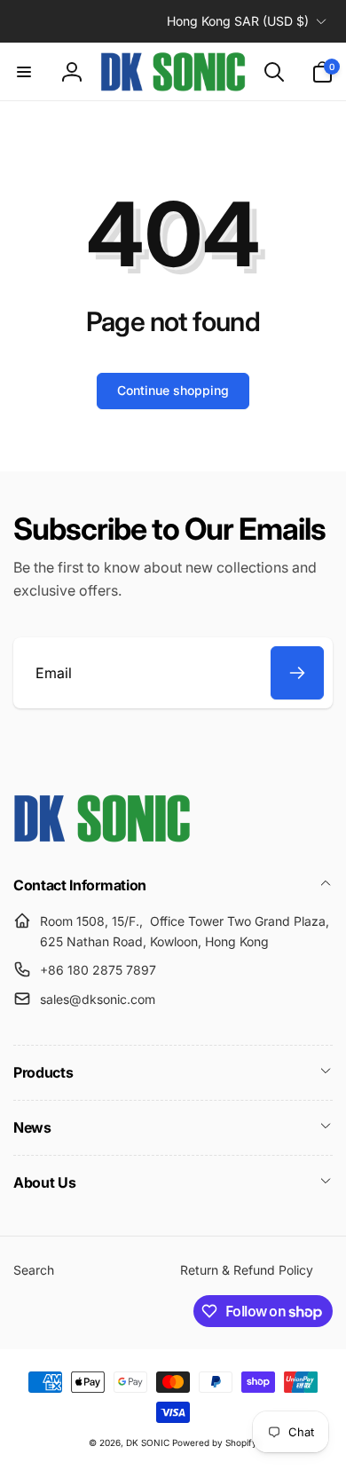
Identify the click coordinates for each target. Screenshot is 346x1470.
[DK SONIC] (102, 837)
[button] (23, 71)
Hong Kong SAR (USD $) (238, 20)
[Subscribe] (297, 672)
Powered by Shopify (214, 1442)
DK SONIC (147, 1442)
